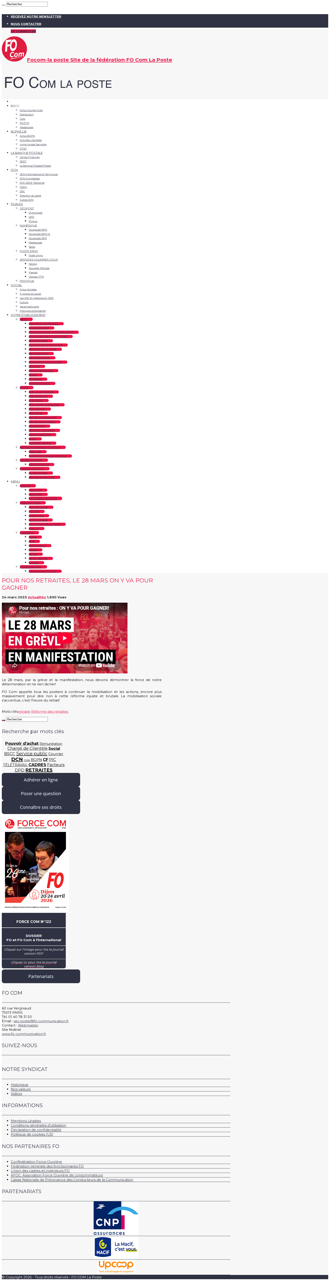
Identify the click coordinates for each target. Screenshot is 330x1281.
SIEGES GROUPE (39, 464)
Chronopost (35, 212)
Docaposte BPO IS (39, 234)
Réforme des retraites (49, 711)
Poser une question (41, 793)
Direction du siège (30, 195)
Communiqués (31, 567)
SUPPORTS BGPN (40, 443)
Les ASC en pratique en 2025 (36, 298)
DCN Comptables (30, 178)
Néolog (33, 263)
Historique (19, 1084)
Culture (24, 302)
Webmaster (28, 1025)
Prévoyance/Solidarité (33, 310)
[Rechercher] (3, 5)
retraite (24, 711)
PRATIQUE (27, 281)
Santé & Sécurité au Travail (44, 524)
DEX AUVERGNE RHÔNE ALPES (48, 336)
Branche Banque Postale (40, 447)
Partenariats (41, 976)
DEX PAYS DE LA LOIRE (43, 349)
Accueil (16, 101)
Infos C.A (34, 528)
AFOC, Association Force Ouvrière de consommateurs (57, 1175)
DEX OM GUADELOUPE (43, 417)
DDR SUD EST (37, 409)
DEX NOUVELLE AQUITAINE (45, 345)
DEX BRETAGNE (38, 353)
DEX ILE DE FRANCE (41, 370)
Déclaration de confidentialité (36, 1130)
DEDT (23, 161)
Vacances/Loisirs (29, 306)
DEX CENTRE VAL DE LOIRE (45, 362)
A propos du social (30, 293)
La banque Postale (27, 153)
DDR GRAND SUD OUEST (44, 404)
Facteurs (56, 764)
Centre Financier (30, 157)
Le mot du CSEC (38, 473)
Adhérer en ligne (41, 780)
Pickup (33, 221)
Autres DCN (26, 199)
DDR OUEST (36, 400)
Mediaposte (26, 127)
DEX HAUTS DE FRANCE (43, 323)
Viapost (33, 272)
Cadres (33, 537)
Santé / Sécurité (38, 558)
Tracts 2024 (35, 494)
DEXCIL (33, 374)
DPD (31, 217)
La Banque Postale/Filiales (35, 165)
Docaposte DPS (38, 238)
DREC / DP (35, 451)
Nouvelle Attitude (39, 268)
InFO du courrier (38, 507)
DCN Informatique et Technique (39, 174)
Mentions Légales (26, 1121)
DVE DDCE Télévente (32, 182)
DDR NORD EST (38, 396)
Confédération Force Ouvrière (36, 1161)
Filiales (17, 204)
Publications (30, 502)
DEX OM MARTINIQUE (42, 421)
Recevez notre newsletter (36, 16)
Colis (22, 118)
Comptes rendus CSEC (42, 477)
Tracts (25, 485)
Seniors (33, 554)
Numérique (28, 225)
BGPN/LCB (18, 131)
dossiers (27, 532)
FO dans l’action (43, 498)
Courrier (55, 754)
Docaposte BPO (38, 229)
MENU (15, 481)
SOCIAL (16, 285)
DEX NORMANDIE (39, 357)
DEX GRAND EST (39, 328)
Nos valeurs (21, 1089)
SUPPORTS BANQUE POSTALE (48, 456)
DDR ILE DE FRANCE (41, 392)
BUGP (32, 438)
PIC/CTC (24, 123)
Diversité (34, 562)
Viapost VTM (36, 276)
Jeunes (33, 549)
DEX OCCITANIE (38, 340)
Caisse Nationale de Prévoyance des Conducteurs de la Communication (72, 1179)
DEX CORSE (36, 413)
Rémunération (37, 545)
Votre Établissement (28, 315)
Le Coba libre (36, 515)
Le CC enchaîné (38, 520)
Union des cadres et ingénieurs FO (40, 1170)
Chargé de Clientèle (27, 748)
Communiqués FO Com (42, 571)
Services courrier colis (39, 259)
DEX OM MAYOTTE (40, 434)
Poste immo (29, 251)
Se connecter (23, 31)
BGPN (24, 387)
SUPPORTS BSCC (39, 383)
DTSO (23, 148)
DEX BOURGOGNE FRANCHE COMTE (51, 332)
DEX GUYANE (37, 426)
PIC (52, 759)
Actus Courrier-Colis (31, 110)
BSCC (23, 319)
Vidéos (16, 1093)
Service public (31, 753)
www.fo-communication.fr (24, 1034)
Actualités (37, 597)
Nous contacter (26, 24)
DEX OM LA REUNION (42, 430)
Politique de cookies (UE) (32, 1134)
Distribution (27, 114)
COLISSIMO (35, 379)
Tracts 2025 (35, 490)
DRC (22, 191)
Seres (32, 246)
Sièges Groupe (31, 460)
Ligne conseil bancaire (33, 144)
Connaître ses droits (41, 807)
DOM (32, 541)
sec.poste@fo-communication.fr (41, 1021)
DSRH (23, 187)
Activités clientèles (31, 140)
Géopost (27, 208)
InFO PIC (34, 511)
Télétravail (15, 765)
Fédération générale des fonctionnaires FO (47, 1166)
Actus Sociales (28, 289)
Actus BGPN (27, 135)
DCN (14, 170)
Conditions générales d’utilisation (38, 1125)
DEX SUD (34, 366)
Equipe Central (32, 468)
